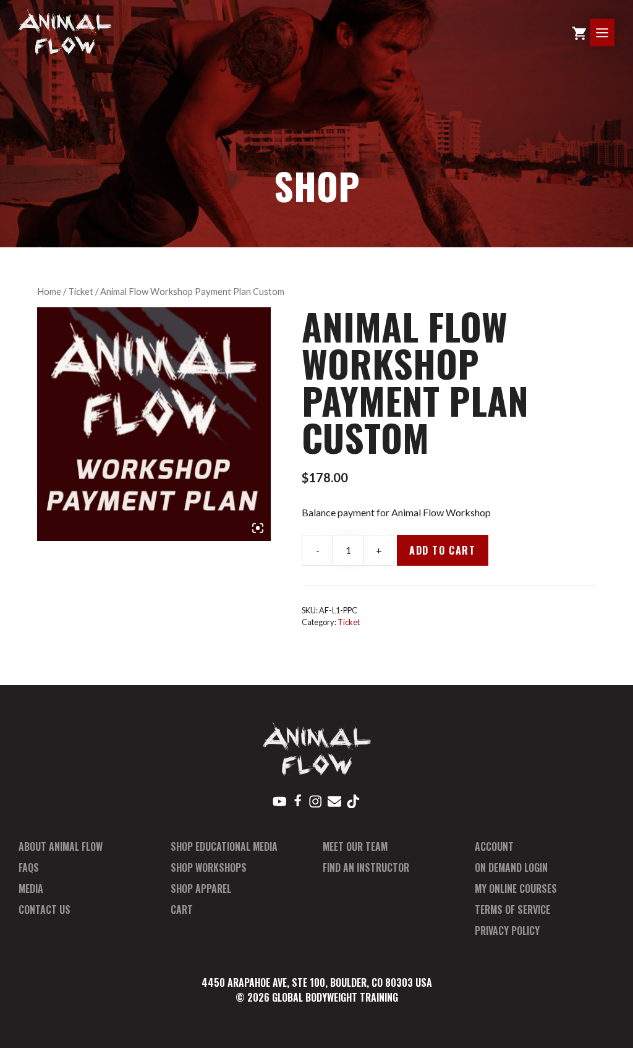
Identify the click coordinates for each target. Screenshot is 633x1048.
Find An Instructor (366, 867)
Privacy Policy (507, 930)
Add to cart (442, 550)
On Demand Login (511, 867)
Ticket (80, 291)
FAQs (29, 867)
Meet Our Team (355, 846)
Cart (182, 909)
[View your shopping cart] (579, 32)
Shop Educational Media (224, 846)
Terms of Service (512, 909)
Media (31, 888)
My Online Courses (516, 888)
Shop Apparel (201, 888)
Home (49, 291)
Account (494, 846)
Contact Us (44, 909)
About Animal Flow (61, 846)
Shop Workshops (209, 867)
